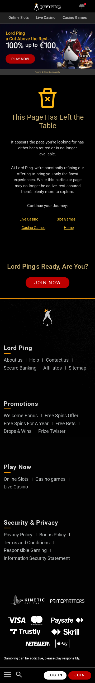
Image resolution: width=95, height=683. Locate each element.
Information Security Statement (37, 558)
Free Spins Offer (61, 415)
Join (79, 675)
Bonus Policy (52, 534)
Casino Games (75, 18)
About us (13, 360)
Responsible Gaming (25, 550)
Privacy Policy (18, 534)
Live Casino (45, 18)
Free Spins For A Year (26, 423)
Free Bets (65, 423)
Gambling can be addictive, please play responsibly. (42, 658)
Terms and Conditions (27, 542)
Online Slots (18, 18)
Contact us (57, 360)
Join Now (47, 282)
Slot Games (66, 219)
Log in (55, 675)
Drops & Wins (17, 431)
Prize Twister (51, 431)
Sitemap (77, 368)
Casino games (50, 479)
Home (69, 228)
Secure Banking (20, 368)
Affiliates (52, 368)
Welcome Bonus (21, 415)
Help (34, 360)
